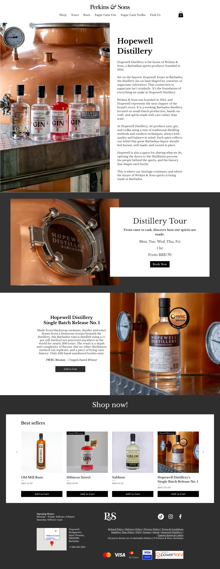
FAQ (138, 532)
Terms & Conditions (172, 529)
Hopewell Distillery (171, 532)
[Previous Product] (17, 452)
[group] (110, 464)
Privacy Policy (152, 529)
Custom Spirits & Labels (170, 535)
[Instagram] (171, 517)
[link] (160, 221)
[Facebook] (180, 517)
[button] (180, 14)
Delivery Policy (133, 529)
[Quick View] (41, 452)
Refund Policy (116, 529)
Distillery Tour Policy (123, 532)
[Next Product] (203, 452)
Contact (147, 532)
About (156, 532)
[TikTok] (161, 517)
